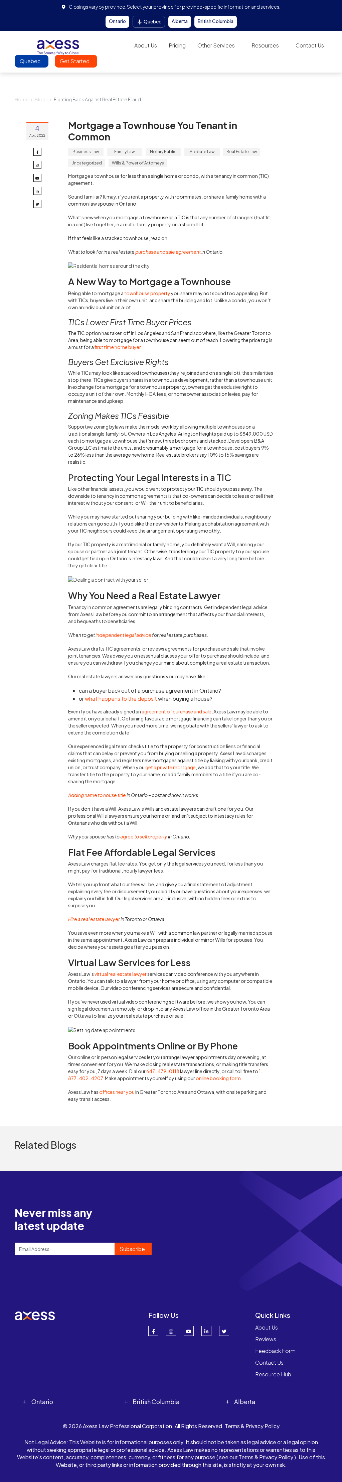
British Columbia (215, 21)
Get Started (75, 61)
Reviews (265, 1339)
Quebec (152, 21)
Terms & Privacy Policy (252, 1426)
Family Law (124, 151)
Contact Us (310, 45)
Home (22, 99)
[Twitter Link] (224, 1331)
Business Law (85, 151)
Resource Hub (273, 1374)
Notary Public (163, 151)
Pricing (177, 45)
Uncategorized (86, 162)
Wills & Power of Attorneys (138, 162)
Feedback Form (275, 1350)
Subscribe (132, 1248)
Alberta (180, 21)
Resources (265, 45)
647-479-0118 (162, 1071)
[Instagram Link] (171, 1331)
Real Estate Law (241, 151)
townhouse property (147, 293)
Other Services (216, 45)
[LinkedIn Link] (206, 1331)
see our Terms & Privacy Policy (256, 1457)
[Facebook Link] (153, 1331)
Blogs (41, 99)
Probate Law (202, 151)
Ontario (117, 21)
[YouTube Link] (189, 1331)
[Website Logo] (58, 44)
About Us (145, 45)
